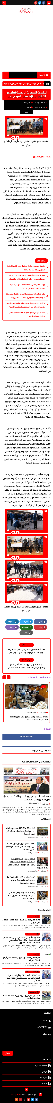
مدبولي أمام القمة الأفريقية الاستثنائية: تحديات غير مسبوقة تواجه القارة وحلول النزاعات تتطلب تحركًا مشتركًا (28, 863)
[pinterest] (20, 1099)
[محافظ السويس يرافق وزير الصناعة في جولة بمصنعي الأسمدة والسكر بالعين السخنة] (42, 846)
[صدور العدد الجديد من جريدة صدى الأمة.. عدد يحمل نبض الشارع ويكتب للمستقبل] (26, 780)
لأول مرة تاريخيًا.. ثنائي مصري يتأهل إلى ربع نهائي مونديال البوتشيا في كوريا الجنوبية (20, 831)
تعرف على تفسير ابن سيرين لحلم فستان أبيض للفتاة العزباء (21, 959)
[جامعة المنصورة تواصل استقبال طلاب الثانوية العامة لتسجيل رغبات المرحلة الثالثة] (42, 895)
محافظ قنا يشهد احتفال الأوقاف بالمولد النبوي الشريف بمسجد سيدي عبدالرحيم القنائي (23, 977)
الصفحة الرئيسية (40, 107)
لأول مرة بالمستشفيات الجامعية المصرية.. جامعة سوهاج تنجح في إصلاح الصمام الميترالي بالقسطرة (27, 277)
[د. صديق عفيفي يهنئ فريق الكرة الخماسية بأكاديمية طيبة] (46, 995)
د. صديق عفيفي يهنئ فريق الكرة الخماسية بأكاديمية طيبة (21, 997)
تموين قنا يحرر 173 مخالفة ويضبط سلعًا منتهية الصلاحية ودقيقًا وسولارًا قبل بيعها (21, 880)
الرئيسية (42, 75)
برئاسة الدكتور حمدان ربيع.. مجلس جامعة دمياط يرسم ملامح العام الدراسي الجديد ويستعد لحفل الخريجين (25, 305)
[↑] (26, 1089)
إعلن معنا (43, 1077)
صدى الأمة (45, 804)
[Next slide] (4, 677)
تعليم (29, 107)
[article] (26, 648)
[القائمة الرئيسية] (5, 75)
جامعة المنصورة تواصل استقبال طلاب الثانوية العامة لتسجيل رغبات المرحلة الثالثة (26, 267)
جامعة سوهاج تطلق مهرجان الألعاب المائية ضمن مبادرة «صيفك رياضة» (27, 314)
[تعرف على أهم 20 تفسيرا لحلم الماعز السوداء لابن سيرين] (46, 919)
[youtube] (35, 3)
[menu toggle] (49, 3)
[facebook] (43, 3)
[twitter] (39, 3)
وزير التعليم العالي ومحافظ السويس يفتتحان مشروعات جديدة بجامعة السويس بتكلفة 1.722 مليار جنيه (25, 295)
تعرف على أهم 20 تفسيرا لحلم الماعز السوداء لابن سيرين (21, 921)
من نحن (44, 1071)
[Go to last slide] (8, 677)
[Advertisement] (26, 42)
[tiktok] (24, 1099)
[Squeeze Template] (40, 1094)
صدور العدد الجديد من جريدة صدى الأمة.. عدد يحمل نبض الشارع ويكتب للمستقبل (27, 798)
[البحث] (4, 3)
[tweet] (13, 137)
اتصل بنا (44, 1083)
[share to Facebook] (17, 137)
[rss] (16, 1099)
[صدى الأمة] (26, 10)
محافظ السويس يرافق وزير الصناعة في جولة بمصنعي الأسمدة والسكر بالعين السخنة (20, 846)
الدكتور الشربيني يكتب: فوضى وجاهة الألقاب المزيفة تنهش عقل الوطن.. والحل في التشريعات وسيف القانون (21, 940)
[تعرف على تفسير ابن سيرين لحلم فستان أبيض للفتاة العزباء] (46, 957)
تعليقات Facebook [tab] (26, 736)
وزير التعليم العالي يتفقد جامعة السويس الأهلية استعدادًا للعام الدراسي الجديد (27, 286)
